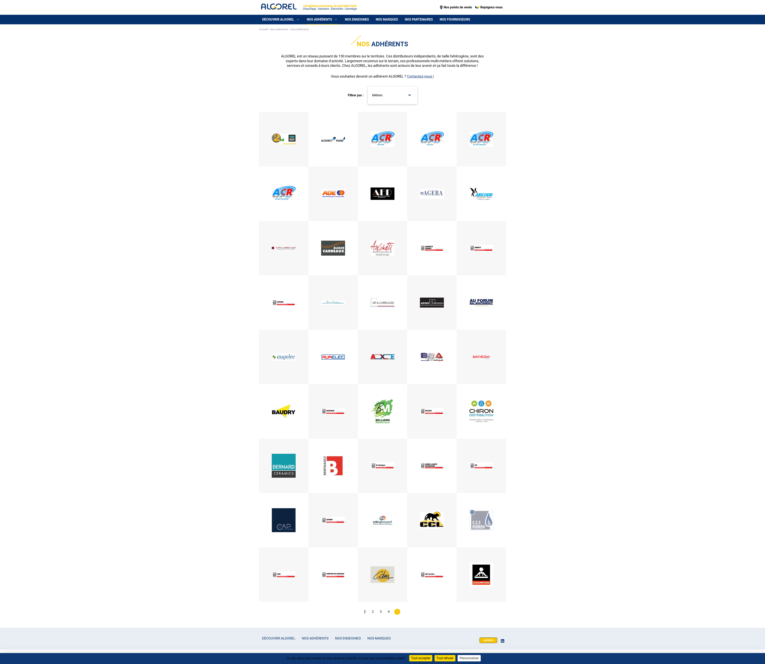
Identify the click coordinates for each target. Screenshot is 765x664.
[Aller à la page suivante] (397, 611)
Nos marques (387, 19)
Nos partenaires (419, 19)
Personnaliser (469, 658)
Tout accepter (420, 658)
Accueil (263, 29)
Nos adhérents (315, 638)
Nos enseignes (357, 19)
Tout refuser (444, 658)
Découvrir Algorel (278, 638)
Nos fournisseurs (455, 19)
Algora (488, 640)
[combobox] (392, 95)
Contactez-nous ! (420, 76)
